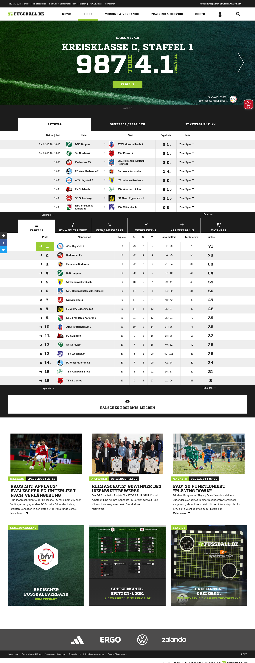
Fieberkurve (145, 230)
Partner (82, 4)
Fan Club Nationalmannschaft (62, 4)
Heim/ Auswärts (109, 230)
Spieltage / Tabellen (127, 124)
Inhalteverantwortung (94, 654)
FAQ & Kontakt (95, 4)
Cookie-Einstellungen (117, 654)
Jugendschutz (75, 654)
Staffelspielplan (200, 124)
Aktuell (55, 124)
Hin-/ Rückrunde (73, 230)
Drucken (207, 214)
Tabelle (127, 84)
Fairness (218, 230)
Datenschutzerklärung (32, 654)
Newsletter (110, 4)
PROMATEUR (14, 4)
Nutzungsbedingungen (55, 654)
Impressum (13, 654)
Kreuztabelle (182, 230)
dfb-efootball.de (39, 4)
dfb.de (26, 4)
